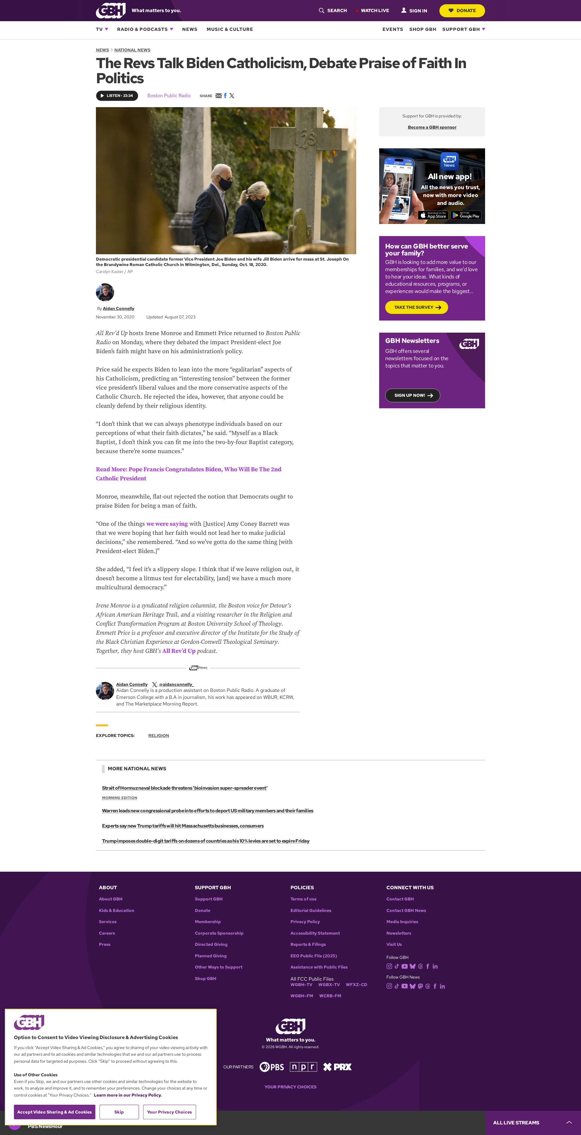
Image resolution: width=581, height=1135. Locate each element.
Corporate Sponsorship (219, 933)
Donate (466, 10)
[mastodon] (420, 985)
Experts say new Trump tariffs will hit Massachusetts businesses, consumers (183, 826)
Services (108, 921)
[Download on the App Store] (433, 215)
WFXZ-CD (356, 984)
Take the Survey (413, 307)
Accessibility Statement (315, 933)
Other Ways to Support (218, 967)
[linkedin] (435, 966)
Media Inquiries (402, 921)
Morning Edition (119, 797)
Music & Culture (230, 29)
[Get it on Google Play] (466, 215)
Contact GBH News (406, 910)
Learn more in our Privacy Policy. (128, 1095)
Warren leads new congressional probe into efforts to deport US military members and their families (207, 811)
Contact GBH (400, 899)
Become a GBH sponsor (432, 127)
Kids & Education (116, 910)
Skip (119, 1112)
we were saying (167, 524)
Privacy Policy (305, 921)
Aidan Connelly (118, 308)
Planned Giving (211, 956)
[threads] (420, 966)
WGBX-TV (329, 984)
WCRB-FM (330, 995)
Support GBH (461, 29)
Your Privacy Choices (290, 1087)
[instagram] (389, 965)
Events (392, 29)
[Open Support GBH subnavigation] (483, 29)
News (190, 29)
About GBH (111, 899)
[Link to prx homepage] (337, 1066)
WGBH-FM (301, 995)
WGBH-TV (301, 984)
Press (104, 944)
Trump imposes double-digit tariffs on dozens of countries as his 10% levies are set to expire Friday (205, 841)
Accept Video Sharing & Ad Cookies (54, 1112)
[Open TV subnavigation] (106, 29)
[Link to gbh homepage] (111, 10)
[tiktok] (396, 966)
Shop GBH (422, 29)
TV (99, 29)
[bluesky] (412, 966)
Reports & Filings (308, 944)
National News (132, 50)
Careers (107, 933)
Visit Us (394, 944)
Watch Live (375, 10)
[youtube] (405, 965)
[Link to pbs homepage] (272, 1066)
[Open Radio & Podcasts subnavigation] (171, 29)
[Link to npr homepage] (303, 1066)
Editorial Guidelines (310, 910)
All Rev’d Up (178, 651)
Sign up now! (410, 395)
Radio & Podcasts (142, 29)
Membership (208, 921)
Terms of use (303, 899)
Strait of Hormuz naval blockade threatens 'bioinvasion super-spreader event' (185, 788)
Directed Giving (211, 944)
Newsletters (398, 933)
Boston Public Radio (169, 95)
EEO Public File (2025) (313, 956)
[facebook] (427, 966)
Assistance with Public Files (319, 967)
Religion (158, 735)
